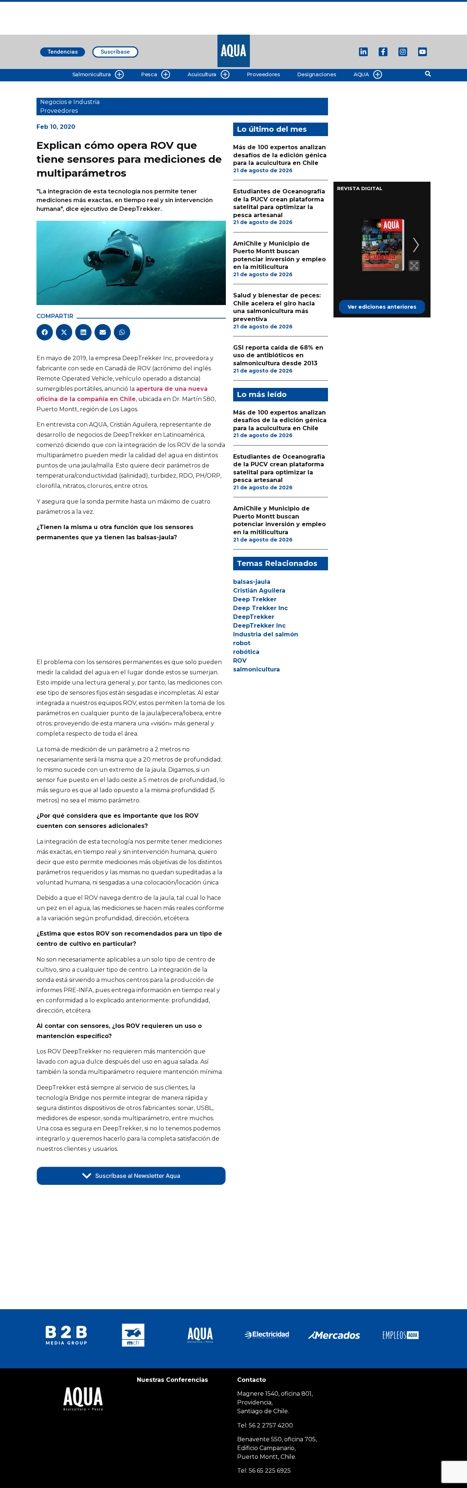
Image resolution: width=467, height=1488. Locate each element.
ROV (240, 660)
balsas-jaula (251, 581)
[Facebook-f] (383, 51)
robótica (246, 651)
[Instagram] (402, 51)
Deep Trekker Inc (260, 608)
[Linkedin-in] (363, 51)
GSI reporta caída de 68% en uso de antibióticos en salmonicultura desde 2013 (278, 355)
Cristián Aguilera (259, 590)
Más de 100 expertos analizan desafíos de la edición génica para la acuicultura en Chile (280, 155)
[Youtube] (422, 51)
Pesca (149, 74)
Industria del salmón (265, 634)
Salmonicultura (91, 74)
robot (241, 643)
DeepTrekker (253, 616)
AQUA (361, 74)
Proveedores (263, 74)
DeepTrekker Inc (259, 625)
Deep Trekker (255, 599)
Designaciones (316, 74)
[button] (44, 332)
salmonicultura (256, 669)
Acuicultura (202, 74)
